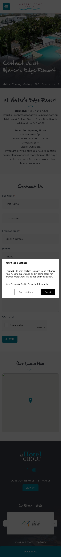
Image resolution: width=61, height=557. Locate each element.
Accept (48, 292)
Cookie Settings (26, 292)
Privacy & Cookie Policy (22, 284)
